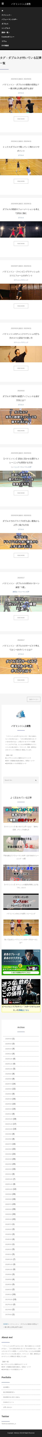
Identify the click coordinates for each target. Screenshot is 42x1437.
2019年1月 (8, 1254)
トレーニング (15, 467)
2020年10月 (8, 1189)
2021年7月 (8, 1144)
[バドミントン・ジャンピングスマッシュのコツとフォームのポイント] (21, 292)
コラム (4, 41)
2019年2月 (8, 1249)
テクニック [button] (6, 15)
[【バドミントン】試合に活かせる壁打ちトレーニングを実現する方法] (21, 479)
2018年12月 (8, 1259)
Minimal (16, 1433)
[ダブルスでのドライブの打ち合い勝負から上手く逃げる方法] (21, 541)
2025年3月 (8, 1039)
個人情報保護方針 (8, 1392)
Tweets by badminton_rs (9, 1423)
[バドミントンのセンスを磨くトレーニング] (21, 902)
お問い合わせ (7, 1407)
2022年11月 (8, 1064)
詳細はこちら (24, 1010)
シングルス (6, 28)
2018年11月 (8, 1264)
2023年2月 (8, 1049)
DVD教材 (5, 45)
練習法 (15, 592)
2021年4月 (8, 1159)
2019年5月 (8, 1234)
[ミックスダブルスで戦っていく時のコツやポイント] (21, 167)
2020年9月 (8, 1194)
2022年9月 (8, 1074)
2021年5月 (8, 1154)
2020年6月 (8, 1209)
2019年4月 (8, 1239)
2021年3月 (8, 1164)
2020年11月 (8, 1184)
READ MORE (21, 119)
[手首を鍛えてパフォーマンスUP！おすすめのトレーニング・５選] (21, 844)
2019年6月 (8, 1229)
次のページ (33, 699)
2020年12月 (8, 1179)
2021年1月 (8, 1174)
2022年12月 (8, 1059)
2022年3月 (8, 1104)
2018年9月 (8, 1274)
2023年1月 (8, 1054)
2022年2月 (8, 1109)
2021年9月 (8, 1134)
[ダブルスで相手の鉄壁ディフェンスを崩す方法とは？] (21, 416)
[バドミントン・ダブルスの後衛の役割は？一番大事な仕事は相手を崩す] (21, 105)
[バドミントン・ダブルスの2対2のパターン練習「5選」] (21, 603)
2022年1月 (8, 1114)
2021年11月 (8, 1124)
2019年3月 (8, 1244)
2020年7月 (8, 1204)
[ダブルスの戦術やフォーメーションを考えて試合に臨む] (21, 229)
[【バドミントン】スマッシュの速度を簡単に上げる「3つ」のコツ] (21, 873)
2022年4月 (8, 1099)
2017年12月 (8, 1299)
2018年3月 (8, 1284)
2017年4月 (8, 1314)
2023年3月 (8, 1044)
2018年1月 (8, 1294)
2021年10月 (8, 1129)
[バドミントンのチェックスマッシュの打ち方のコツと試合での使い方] (21, 354)
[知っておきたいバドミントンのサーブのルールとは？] (21, 927)
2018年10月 (8, 1269)
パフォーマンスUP (25, 467)
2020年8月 (8, 1199)
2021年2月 (8, 1169)
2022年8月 (8, 1079)
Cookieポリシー (8, 37)
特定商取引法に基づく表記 (11, 1397)
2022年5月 (8, 1094)
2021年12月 (8, 1119)
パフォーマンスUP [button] (9, 19)
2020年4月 (8, 1219)
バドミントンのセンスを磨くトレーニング (21, 913)
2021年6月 (8, 1149)
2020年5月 (8, 1214)
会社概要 (5, 1387)
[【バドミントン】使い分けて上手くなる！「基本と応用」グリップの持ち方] (21, 815)
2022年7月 (8, 1084)
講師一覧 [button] (5, 32)
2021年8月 (8, 1139)
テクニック (24, 280)
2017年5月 (8, 1309)
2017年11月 (8, 1304)
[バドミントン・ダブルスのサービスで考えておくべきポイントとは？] (21, 666)
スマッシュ (17, 280)
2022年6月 (8, 1089)
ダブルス (5, 24)
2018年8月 (8, 1279)
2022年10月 (8, 1069)
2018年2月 (8, 1289)
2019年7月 (8, 1224)
